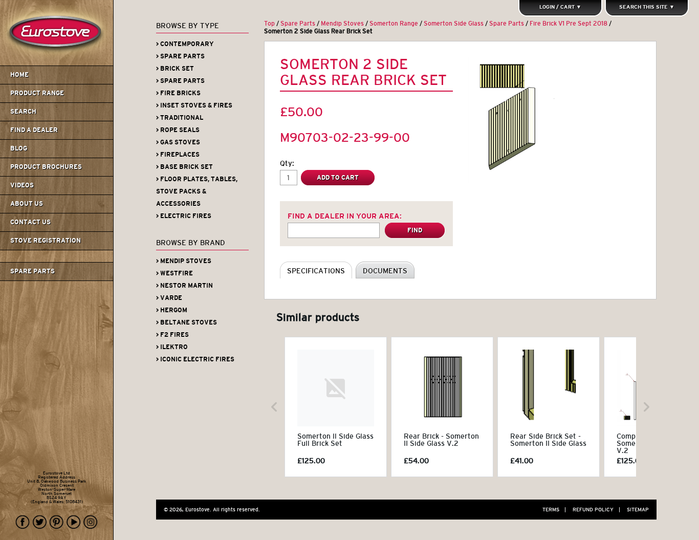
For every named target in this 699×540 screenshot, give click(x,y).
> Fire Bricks (178, 93)
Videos (22, 185)
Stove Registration (45, 240)
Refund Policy (596, 509)
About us (26, 203)
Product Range (37, 93)
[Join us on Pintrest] (56, 522)
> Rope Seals (178, 130)
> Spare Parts (180, 56)
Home (19, 74)
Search (23, 111)
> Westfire (174, 273)
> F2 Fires (172, 334)
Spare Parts (32, 271)
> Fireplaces (178, 154)
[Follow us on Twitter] (40, 522)
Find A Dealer (34, 130)
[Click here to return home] (58, 63)
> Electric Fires (183, 216)
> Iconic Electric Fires (195, 359)
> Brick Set (175, 68)
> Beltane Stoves (186, 322)
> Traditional (179, 117)
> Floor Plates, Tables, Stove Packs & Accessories (196, 191)
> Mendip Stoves (183, 261)
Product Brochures (46, 166)
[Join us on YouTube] (73, 522)
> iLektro (172, 347)
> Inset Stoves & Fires (194, 105)
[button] (274, 407)
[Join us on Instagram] (90, 522)
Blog (18, 148)
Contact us (30, 222)
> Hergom (171, 310)
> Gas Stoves (178, 142)
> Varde (169, 297)
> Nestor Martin (184, 285)
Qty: (287, 163)
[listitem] (336, 407)
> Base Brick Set (184, 166)
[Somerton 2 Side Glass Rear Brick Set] (554, 120)
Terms (554, 509)
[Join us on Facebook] (23, 522)
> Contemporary (185, 44)
